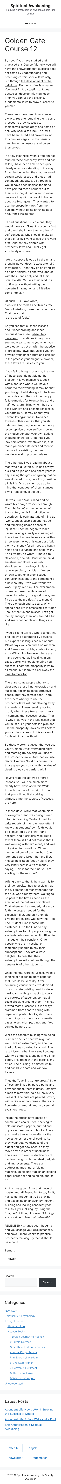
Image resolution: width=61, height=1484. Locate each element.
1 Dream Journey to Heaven (27, 1336)
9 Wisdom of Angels (22, 1378)
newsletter (15, 1457)
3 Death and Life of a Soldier (27, 1347)
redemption (40, 1457)
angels (33, 1448)
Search (9, 1276)
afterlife (14, 1448)
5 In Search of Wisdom (24, 1357)
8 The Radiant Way (21, 1373)
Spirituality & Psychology (20, 1315)
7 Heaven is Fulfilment (23, 1368)
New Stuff (11, 1310)
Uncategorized (14, 1383)
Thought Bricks (14, 1321)
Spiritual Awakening (30, 5)
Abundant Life (16, 1326)
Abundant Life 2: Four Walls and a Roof (30, 1419)
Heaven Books (16, 1331)
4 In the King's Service (23, 1352)
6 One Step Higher (21, 1362)
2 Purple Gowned (20, 1342)
